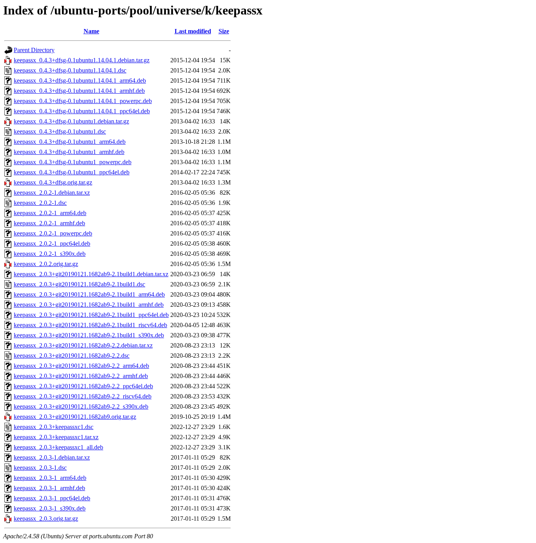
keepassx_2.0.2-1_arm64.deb (50, 213)
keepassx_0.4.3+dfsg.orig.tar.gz (53, 182)
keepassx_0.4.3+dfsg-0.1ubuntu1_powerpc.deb (72, 162)
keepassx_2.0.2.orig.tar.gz (46, 264)
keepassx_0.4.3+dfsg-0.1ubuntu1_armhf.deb (69, 151)
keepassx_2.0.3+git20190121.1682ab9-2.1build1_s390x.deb (89, 335)
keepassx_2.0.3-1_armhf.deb (49, 488)
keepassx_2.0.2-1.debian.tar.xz (52, 192)
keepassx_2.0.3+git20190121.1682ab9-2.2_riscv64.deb (82, 396)
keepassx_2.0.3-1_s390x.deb (50, 508)
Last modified (193, 31)
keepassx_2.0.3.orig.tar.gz (46, 518)
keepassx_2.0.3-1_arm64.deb (50, 477)
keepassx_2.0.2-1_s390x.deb (50, 253)
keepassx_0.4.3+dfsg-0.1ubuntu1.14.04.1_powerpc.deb (83, 101)
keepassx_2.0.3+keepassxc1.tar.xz (56, 437)
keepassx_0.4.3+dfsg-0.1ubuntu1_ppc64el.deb (71, 172)
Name (91, 31)
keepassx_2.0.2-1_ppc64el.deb (52, 243)
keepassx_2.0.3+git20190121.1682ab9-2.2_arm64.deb (81, 365)
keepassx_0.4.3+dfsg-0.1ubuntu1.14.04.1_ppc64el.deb (82, 111)
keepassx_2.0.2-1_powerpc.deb (53, 233)
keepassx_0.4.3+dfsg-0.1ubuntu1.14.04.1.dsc (70, 70)
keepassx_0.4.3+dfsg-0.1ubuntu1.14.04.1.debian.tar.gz (81, 60)
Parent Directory (34, 50)
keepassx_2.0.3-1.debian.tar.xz (52, 457)
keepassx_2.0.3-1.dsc (40, 467)
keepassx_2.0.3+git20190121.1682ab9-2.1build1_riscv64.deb (90, 325)
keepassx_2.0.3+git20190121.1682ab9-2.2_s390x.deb (81, 406)
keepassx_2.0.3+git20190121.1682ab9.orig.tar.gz (75, 416)
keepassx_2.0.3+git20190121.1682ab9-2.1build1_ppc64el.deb (91, 314)
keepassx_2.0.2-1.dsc (40, 202)
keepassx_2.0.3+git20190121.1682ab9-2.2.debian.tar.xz (83, 345)
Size (224, 31)
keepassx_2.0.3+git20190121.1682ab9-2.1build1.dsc (79, 284)
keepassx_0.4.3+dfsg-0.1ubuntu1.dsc (60, 131)
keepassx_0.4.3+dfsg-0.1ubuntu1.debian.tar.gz (71, 121)
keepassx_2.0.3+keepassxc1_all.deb (58, 447)
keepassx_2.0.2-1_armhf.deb (49, 223)
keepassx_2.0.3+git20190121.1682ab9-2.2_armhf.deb (81, 376)
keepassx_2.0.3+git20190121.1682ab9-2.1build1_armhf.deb (89, 304)
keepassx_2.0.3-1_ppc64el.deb (52, 498)
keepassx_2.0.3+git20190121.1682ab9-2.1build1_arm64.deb (89, 294)
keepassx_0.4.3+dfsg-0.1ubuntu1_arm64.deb (70, 141)
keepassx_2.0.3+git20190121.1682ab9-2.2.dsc (71, 355)
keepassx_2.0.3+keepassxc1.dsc (53, 427)
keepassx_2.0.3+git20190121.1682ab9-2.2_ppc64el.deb (83, 386)
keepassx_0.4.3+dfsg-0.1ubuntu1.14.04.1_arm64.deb (80, 80)
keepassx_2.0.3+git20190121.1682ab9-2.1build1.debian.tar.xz (91, 274)
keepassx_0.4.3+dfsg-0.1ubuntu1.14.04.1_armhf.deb (79, 90)
